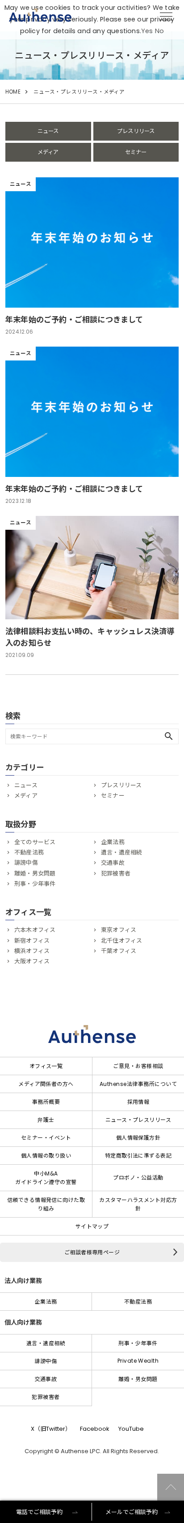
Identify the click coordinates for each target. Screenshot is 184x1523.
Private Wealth (138, 1360)
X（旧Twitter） (51, 1428)
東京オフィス (118, 930)
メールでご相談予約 (131, 1512)
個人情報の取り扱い (46, 1155)
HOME (13, 91)
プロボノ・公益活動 (138, 1177)
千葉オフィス (118, 951)
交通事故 (113, 862)
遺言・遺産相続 (121, 852)
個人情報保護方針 (138, 1137)
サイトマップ (92, 1226)
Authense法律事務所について (138, 1084)
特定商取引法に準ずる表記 (138, 1155)
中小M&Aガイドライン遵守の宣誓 (45, 1178)
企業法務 (113, 842)
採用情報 (138, 1102)
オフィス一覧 (46, 1066)
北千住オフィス (121, 940)
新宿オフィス (32, 940)
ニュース (48, 131)
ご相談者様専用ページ (92, 1252)
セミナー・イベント (46, 1137)
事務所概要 (46, 1102)
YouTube (131, 1428)
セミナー (136, 152)
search (168, 736)
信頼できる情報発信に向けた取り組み (46, 1204)
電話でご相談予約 (39, 1512)
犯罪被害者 (115, 873)
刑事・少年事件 (34, 883)
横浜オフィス (32, 951)
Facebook (94, 1428)
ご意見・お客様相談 (138, 1066)
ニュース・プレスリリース (138, 1120)
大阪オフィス (32, 961)
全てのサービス (34, 842)
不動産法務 (29, 852)
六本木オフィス (34, 930)
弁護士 (46, 1120)
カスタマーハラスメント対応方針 (138, 1204)
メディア (48, 152)
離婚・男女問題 (34, 873)
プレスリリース (136, 131)
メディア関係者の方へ (46, 1084)
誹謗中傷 (26, 862)
